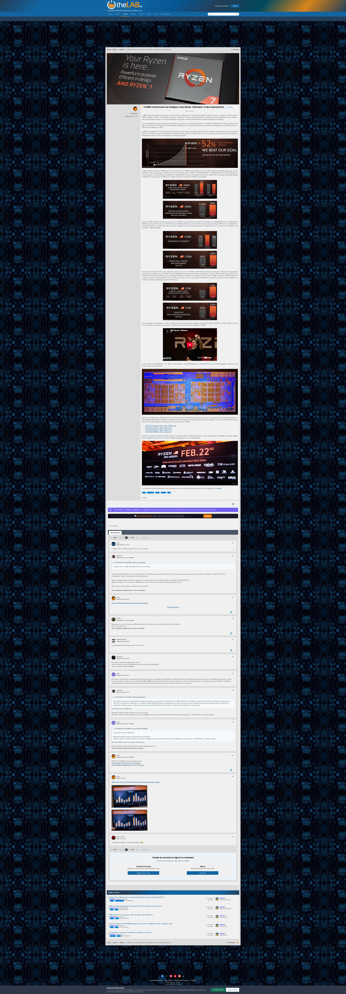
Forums (118, 14)
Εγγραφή (207, 516)
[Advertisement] (173, 33)
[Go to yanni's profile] (135, 108)
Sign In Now (202, 873)
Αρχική (110, 14)
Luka (138, 562)
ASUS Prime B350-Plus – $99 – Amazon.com (159, 430)
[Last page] (137, 537)
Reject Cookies (232, 989)
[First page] (111, 537)
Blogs (148, 14)
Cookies (193, 980)
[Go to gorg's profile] (114, 674)
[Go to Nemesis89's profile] (114, 838)
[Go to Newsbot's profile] (217, 899)
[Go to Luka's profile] (114, 544)
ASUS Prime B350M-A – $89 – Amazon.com (158, 432)
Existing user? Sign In (222, 6)
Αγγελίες (141, 14)
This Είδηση (230, 14)
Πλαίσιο (218, 488)
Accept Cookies (219, 989)
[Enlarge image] (190, 153)
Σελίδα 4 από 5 (144, 537)
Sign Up (235, 6)
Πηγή (144, 497)
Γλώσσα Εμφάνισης (156, 980)
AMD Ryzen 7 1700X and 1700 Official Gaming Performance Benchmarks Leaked (135, 782)
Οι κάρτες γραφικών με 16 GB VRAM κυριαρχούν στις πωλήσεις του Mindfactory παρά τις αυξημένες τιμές (140, 923)
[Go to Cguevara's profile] (114, 658)
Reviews (133, 14)
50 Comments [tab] (115, 532)
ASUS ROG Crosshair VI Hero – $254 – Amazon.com (161, 425)
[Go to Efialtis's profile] (114, 619)
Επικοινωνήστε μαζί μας (182, 980)
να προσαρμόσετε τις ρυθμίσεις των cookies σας (191, 990)
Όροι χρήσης (169, 980)
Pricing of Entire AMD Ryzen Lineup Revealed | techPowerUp (130, 603)
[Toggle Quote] (114, 562)
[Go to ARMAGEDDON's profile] (114, 641)
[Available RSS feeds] (237, 942)
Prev (114, 537)
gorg (138, 697)
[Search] (237, 14)
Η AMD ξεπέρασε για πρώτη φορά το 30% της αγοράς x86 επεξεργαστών (131, 915)
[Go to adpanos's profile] (114, 557)
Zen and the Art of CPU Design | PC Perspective (126, 763)
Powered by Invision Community (173, 984)
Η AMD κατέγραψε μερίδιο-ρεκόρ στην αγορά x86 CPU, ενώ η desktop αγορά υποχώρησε (135, 906)
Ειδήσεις (125, 14)
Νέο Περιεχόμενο (166, 14)
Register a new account (143, 873)
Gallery (156, 14)
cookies (130, 990)
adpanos (139, 728)
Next (132, 537)
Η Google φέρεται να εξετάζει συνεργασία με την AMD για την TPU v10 (130, 932)
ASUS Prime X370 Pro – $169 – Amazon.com (159, 428)
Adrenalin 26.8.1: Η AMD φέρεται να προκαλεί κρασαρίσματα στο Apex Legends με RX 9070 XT (137, 897)
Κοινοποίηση (190, 111)
